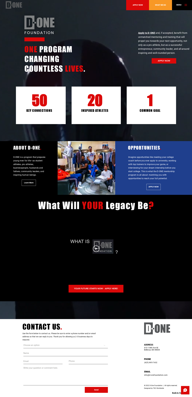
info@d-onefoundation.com (156, 375)
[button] (179, 5)
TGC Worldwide (158, 388)
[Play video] (96, 248)
